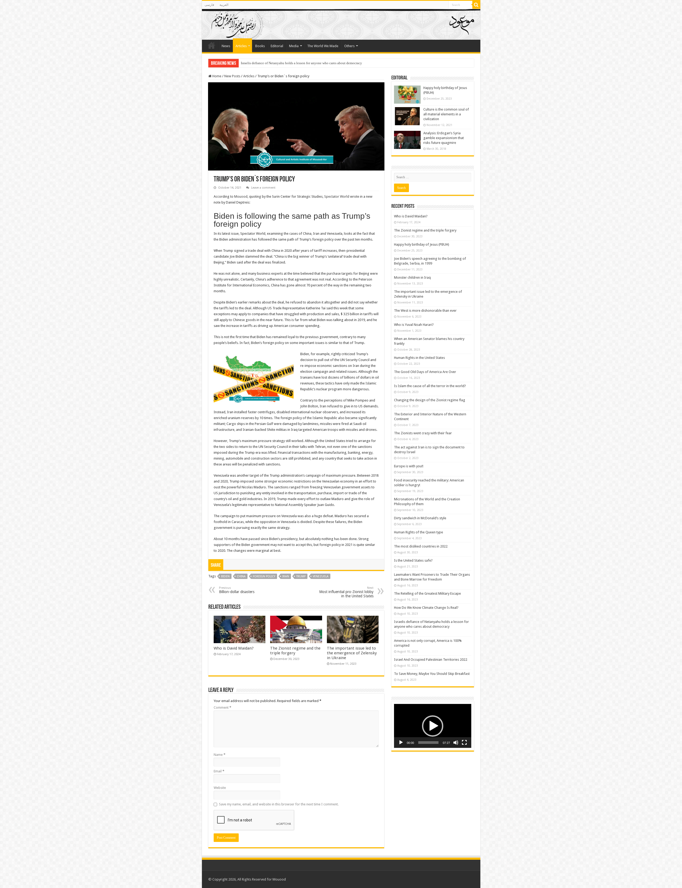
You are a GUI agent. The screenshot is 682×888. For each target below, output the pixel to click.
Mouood (240, 196)
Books (260, 46)
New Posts (232, 76)
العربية (224, 5)
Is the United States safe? (413, 560)
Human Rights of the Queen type (418, 532)
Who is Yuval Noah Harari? (414, 325)
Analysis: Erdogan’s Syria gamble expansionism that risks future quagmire (443, 138)
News (226, 46)
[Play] (401, 742)
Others (349, 46)
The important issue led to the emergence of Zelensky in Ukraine (352, 653)
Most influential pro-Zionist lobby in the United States (346, 592)
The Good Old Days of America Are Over (425, 372)
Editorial (277, 46)
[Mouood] (341, 24)
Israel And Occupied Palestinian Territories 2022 (275, 63)
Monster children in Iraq (412, 277)
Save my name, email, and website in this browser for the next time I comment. (279, 804)
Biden (225, 576)
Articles (241, 46)
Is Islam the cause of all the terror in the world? (430, 386)
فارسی (209, 5)
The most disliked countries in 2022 (421, 546)
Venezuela (320, 576)
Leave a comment (263, 187)
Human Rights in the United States (419, 358)
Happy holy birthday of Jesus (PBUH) (421, 244)
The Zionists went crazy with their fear (423, 433)
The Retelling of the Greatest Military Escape (427, 593)
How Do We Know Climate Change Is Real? (426, 608)
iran (285, 576)
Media (294, 46)
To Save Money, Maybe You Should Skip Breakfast (432, 674)
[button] (432, 726)
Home (216, 76)
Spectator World (336, 196)
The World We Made (322, 46)
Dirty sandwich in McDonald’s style (420, 518)
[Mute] (455, 742)
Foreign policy (264, 576)
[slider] (428, 742)
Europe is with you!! (408, 466)
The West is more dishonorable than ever (425, 311)
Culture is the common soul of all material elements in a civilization (446, 114)
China (241, 576)
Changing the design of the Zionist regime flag (429, 400)
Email (219, 771)
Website (220, 788)
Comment (222, 707)
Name (219, 755)
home (211, 45)
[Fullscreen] (464, 742)
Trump (301, 576)
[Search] (476, 5)
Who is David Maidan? (234, 648)
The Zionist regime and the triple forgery (425, 230)
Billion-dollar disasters (236, 590)
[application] (432, 726)
